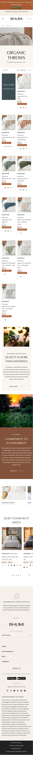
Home (3, 25)
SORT (18, 70)
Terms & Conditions (16, 745)
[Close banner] (31, 5)
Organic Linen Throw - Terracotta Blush (22, 138)
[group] (14, 495)
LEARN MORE (13, 386)
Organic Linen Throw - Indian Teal (7, 221)
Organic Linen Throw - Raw (8, 137)
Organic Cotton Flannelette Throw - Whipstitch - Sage (8, 264)
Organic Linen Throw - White (22, 97)
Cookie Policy (16, 748)
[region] (16, 5)
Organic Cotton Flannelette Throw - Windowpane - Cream (24, 265)
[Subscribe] (29, 635)
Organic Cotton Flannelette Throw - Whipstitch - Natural (24, 222)
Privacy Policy (16, 742)
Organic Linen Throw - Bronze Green (22, 180)
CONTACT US (16, 668)
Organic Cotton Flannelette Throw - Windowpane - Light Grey (8, 309)
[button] (27, 19)
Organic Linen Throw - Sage (8, 178)
